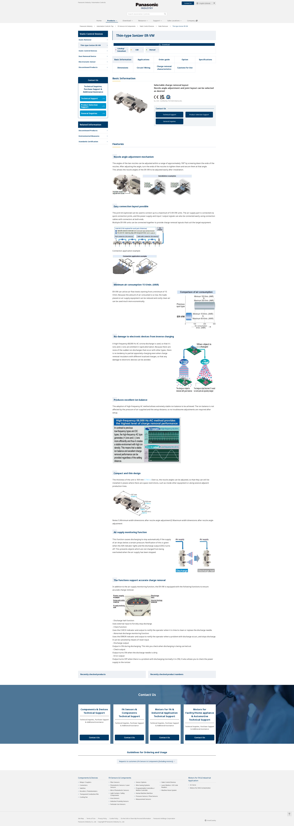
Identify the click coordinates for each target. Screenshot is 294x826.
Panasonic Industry (86, 26)
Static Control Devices (147, 26)
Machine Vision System (169, 790)
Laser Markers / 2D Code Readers (169, 786)
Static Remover (163, 26)
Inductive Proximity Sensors (119, 801)
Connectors (84, 785)
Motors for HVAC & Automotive (200, 788)
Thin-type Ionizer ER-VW (90, 45)
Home (99, 20)
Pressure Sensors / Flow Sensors (147, 796)
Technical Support (169, 114)
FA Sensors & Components (127, 26)
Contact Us (188, 3)
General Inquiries (169, 121)
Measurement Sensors (143, 799)
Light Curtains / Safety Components (117, 794)
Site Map (81, 818)
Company (191, 20)
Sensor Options (141, 782)
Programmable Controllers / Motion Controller (145, 789)
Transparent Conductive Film (89, 794)
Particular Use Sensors (117, 804)
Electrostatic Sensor (87, 62)
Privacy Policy (102, 818)
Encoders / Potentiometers (88, 791)
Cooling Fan (84, 797)
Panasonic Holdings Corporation (164, 818)
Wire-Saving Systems (143, 785)
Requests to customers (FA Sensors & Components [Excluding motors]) (146, 761)
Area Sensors (114, 798)
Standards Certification (88, 141)
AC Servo (193, 785)
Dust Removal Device (87, 56)
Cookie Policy (113, 818)
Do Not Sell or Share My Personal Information (136, 818)
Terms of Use (90, 818)
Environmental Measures (89, 136)
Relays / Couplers (85, 782)
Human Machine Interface (144, 793)
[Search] (165, 13)
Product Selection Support (199, 114)
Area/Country (211, 820)
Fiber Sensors (115, 782)
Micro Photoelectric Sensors (119, 790)
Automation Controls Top (105, 26)
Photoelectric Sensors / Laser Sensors (120, 786)
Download (127, 20)
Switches (83, 788)
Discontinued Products (88, 67)
